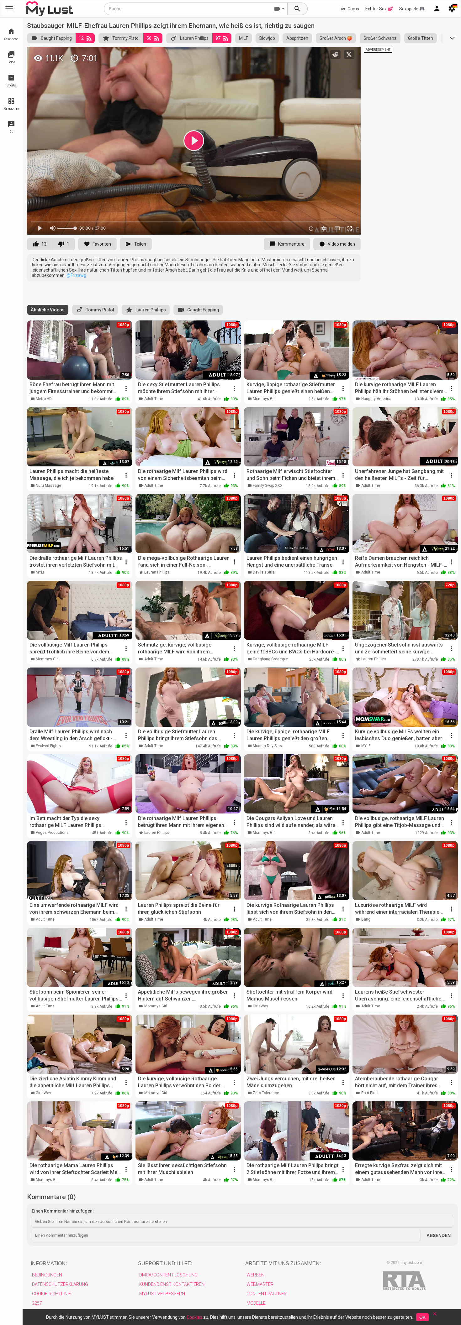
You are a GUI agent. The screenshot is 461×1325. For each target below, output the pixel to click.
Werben (255, 1274)
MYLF (40, 572)
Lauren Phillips (194, 38)
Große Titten (420, 38)
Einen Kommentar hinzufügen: (63, 1210)
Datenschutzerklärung (60, 1284)
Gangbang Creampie (270, 659)
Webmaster (259, 1284)
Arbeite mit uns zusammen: (283, 1263)
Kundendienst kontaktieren (171, 1284)
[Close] (434, 1316)
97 (217, 38)
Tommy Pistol (126, 38)
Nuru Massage (48, 485)
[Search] (298, 9)
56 (148, 38)
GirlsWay (260, 1006)
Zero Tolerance (266, 1093)
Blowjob (267, 38)
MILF (243, 38)
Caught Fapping (56, 38)
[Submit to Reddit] (335, 54)
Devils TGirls (263, 572)
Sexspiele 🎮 (412, 8)
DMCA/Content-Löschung (168, 1274)
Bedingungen (47, 1274)
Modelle (256, 1303)
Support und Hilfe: (165, 1263)
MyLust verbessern (162, 1293)
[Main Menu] (9, 8)
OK (422, 1317)
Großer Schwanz (380, 38)
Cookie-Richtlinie (51, 1293)
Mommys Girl (264, 399)
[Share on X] (349, 54)
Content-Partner (266, 1293)
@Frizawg (76, 275)
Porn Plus (369, 1093)
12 (81, 38)
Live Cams (349, 8)
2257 (37, 1303)
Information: (49, 1263)
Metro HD (44, 399)
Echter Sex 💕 (379, 8)
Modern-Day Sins (267, 746)
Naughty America (376, 399)
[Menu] (437, 9)
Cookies (194, 1317)
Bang (365, 919)
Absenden (439, 1235)
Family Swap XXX (268, 485)
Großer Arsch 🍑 (336, 38)
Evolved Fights (48, 746)
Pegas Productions (52, 832)
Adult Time (153, 399)
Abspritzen (297, 38)
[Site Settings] (452, 9)
